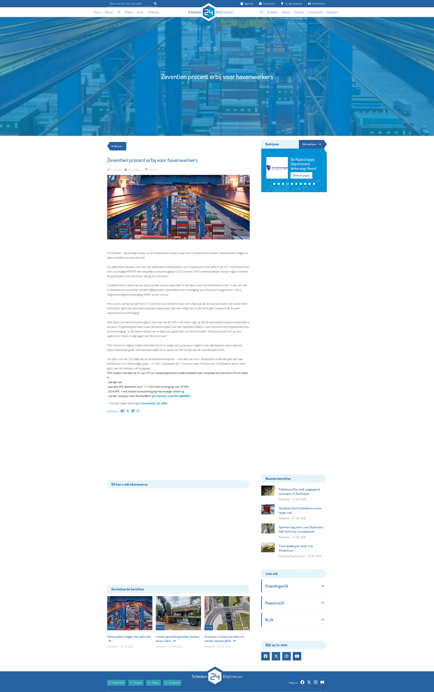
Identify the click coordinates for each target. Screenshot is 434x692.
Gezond (299, 12)
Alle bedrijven (309, 144)
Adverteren (318, 3)
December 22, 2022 (154, 403)
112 (118, 12)
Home (97, 12)
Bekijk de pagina (301, 166)
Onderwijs (153, 12)
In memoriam (315, 12)
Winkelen (272, 12)
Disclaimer (174, 682)
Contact (137, 682)
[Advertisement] (178, 448)
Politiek (128, 12)
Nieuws (109, 12)
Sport (140, 12)
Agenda (248, 3)
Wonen (286, 12)
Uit (261, 12)
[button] (274, 175)
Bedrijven (332, 12)
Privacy (155, 682)
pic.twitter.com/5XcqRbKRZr (171, 396)
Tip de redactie (293, 3)
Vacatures (268, 3)
